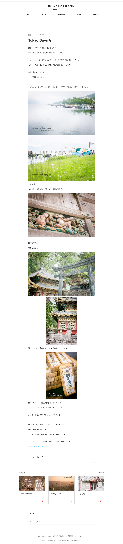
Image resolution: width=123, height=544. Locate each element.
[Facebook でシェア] (29, 457)
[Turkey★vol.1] (62, 483)
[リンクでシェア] (42, 457)
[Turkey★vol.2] (32, 483)
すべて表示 (101, 472)
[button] (101, 20)
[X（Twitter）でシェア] (33, 457)
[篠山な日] (91, 483)
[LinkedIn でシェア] (38, 457)
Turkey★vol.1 (56, 494)
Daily (30, 451)
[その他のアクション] (94, 35)
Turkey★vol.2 (26, 494)
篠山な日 (83, 494)
